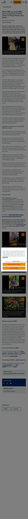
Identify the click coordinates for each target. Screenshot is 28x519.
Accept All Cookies (14, 268)
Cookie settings (16, 261)
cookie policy (5, 257)
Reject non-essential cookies (14, 264)
